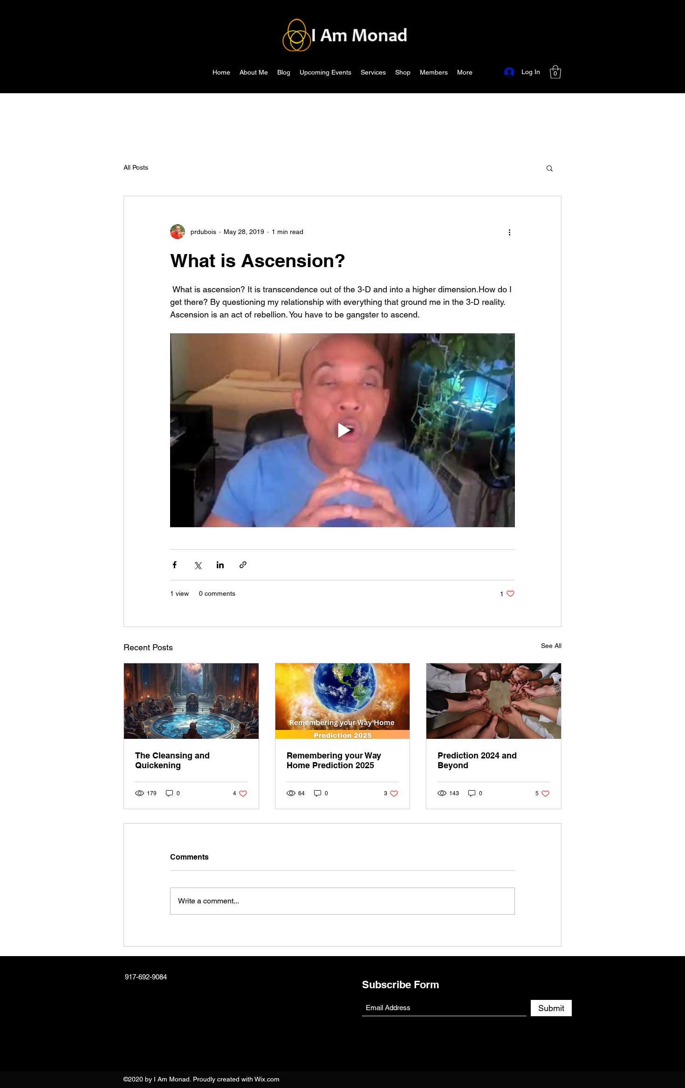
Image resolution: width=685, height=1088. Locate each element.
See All (551, 645)
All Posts (135, 167)
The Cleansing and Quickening (172, 760)
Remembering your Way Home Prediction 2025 (334, 760)
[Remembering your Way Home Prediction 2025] (342, 701)
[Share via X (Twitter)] (197, 564)
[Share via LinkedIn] (220, 564)
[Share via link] (243, 564)
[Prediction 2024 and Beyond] (493, 701)
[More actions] (509, 231)
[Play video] (342, 430)
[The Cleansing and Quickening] (191, 701)
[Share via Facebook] (174, 564)
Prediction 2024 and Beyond (477, 760)
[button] (555, 72)
